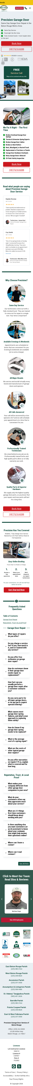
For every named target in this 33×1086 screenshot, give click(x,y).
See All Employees (16, 920)
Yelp (19, 1066)
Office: (16, 1029)
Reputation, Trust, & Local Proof (14, 623)
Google (14, 1066)
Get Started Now (16, 590)
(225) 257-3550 (16, 983)
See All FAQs (24, 864)
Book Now (16, 43)
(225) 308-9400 (16, 989)
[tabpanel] (16, 898)
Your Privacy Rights (16, 1079)
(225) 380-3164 (16, 969)
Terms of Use (10, 1072)
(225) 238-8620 (16, 976)
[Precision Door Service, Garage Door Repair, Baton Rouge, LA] (5, 944)
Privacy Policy (22, 1072)
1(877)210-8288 (16, 49)
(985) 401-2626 (16, 996)
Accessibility (8, 1076)
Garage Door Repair (10, 620)
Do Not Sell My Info (22, 1076)
